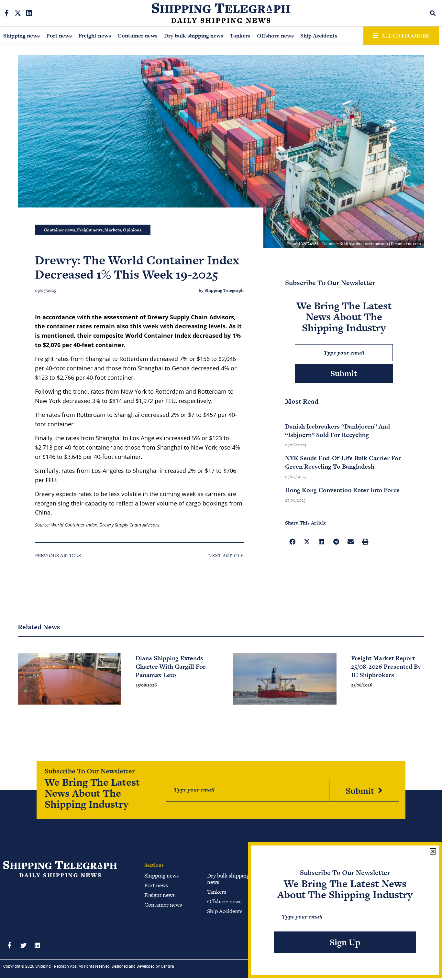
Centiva (167, 966)
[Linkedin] (29, 13)
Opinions (132, 230)
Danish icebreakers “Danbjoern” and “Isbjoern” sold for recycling (337, 430)
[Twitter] (23, 945)
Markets (113, 230)
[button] (433, 13)
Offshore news (275, 35)
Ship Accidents (318, 35)
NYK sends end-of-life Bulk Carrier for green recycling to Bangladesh (343, 462)
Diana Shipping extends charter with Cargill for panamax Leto (170, 666)
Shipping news (21, 35)
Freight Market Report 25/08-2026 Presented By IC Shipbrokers (386, 666)
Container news (137, 35)
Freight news (94, 35)
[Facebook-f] (6, 13)
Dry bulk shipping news (193, 35)
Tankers (240, 35)
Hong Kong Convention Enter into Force (342, 490)
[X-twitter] (18, 13)
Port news (59, 35)
